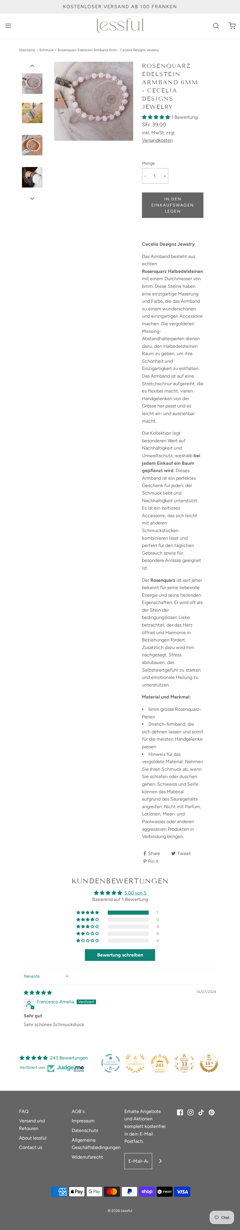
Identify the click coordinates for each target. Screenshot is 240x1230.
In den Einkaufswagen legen (172, 205)
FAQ (23, 1111)
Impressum (83, 1121)
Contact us (30, 1147)
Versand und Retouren (32, 1124)
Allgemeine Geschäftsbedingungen (96, 1143)
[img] (38, 992)
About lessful (33, 1138)
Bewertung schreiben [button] (120, 955)
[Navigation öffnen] (8, 26)
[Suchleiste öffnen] (216, 26)
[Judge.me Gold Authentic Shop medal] (135, 1063)
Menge (148, 163)
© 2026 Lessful (120, 1211)
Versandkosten (157, 140)
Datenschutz (85, 1130)
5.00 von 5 (135, 893)
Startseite (27, 50)
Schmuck (46, 50)
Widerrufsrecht (87, 1157)
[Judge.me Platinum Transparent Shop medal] (110, 1063)
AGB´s (78, 1111)
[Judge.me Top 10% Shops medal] (209, 1063)
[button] (32, 65)
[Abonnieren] (160, 1161)
